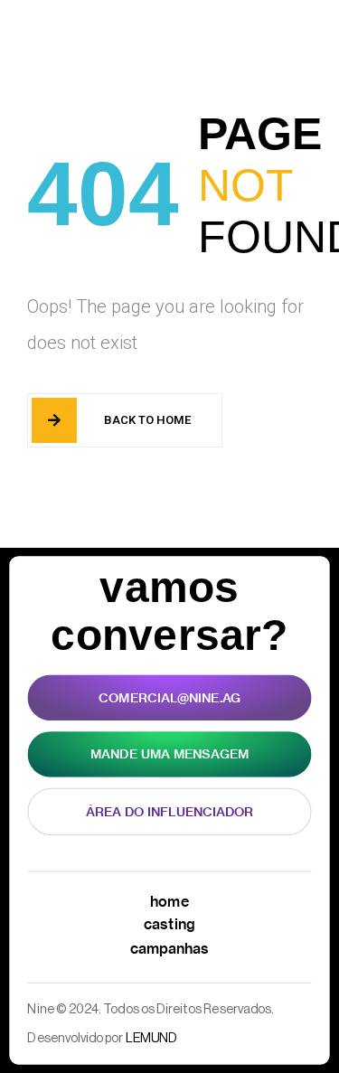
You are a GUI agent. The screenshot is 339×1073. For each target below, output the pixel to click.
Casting (169, 924)
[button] (269, 35)
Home (169, 901)
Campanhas (170, 947)
